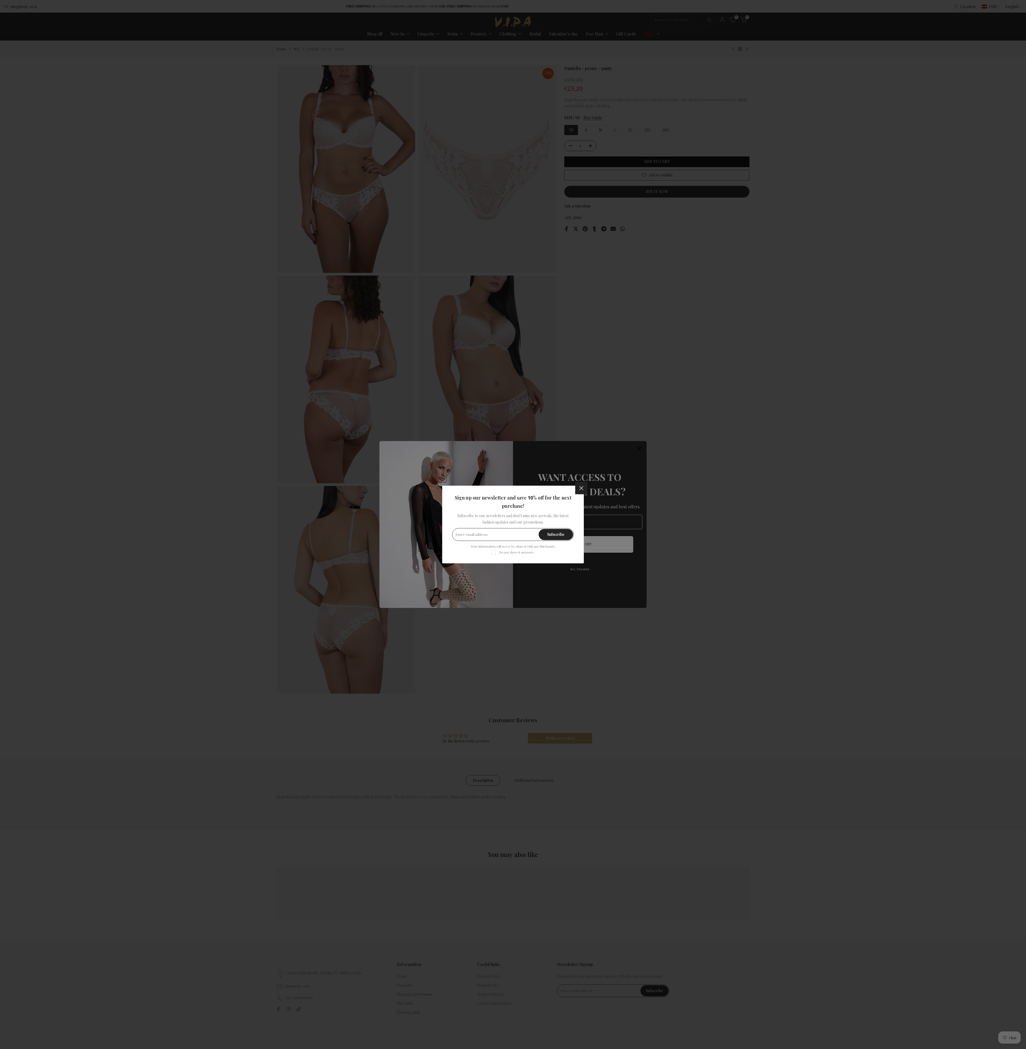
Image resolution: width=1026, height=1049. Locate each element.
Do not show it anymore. (517, 552)
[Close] (581, 488)
